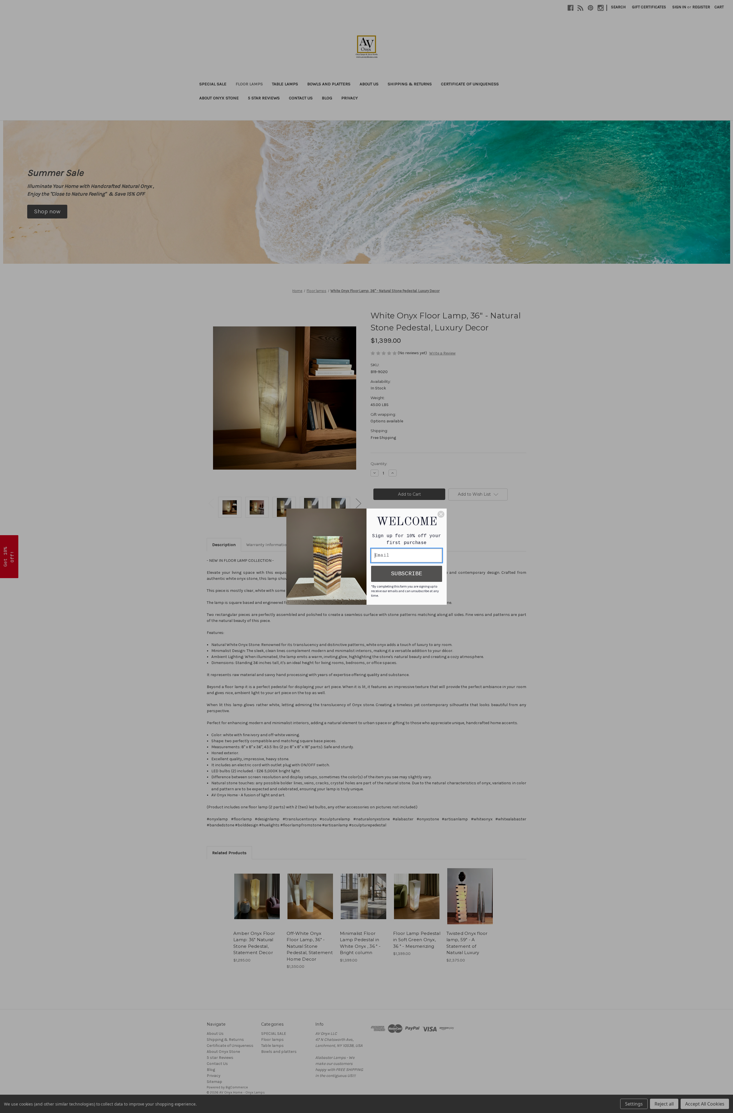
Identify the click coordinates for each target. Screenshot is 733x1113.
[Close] (441, 514)
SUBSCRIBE (406, 573)
